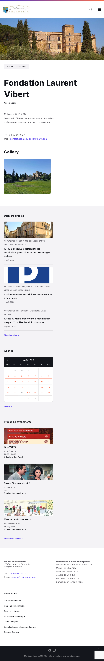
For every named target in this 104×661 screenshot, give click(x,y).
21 (35, 387)
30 (49, 393)
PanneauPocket (11, 632)
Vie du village (21, 245)
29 (42, 393)
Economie (20, 287)
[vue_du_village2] (27, 176)
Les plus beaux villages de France (20, 627)
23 (49, 387)
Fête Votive (10, 447)
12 (22, 382)
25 (15, 393)
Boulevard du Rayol (14, 457)
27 (8, 370)
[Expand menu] (99, 9)
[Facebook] (49, 650)
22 (42, 387)
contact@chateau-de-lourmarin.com (28, 138)
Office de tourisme (13, 600)
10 (8, 382)
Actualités (9, 241)
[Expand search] (91, 9)
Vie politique (24, 290)
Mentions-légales (32, 656)
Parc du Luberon (12, 611)
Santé (42, 241)
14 (35, 382)
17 (8, 387)
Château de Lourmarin (14, 606)
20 (28, 387)
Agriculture (22, 241)
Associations (10, 103)
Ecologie (33, 241)
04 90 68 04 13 (18, 573)
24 (8, 393)
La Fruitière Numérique (16, 493)
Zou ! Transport (11, 621)
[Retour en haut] (98, 649)
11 (15, 382)
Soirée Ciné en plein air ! (17, 483)
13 (28, 382)
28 (15, 370)
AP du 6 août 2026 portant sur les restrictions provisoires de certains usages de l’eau (27, 252)
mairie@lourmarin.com (23, 577)
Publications (32, 287)
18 (15, 387)
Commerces (21, 66)
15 (42, 382)
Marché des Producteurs (17, 519)
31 (8, 398)
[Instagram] (54, 650)
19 (22, 387)
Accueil (10, 66)
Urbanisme (9, 245)
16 (49, 382)
